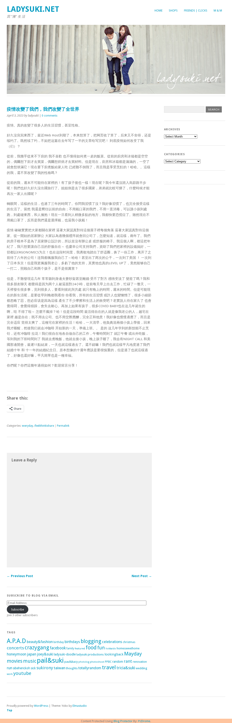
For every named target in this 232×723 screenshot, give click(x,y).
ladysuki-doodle (65, 654)
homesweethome (128, 648)
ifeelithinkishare (44, 425)
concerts (15, 647)
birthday (58, 642)
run (9, 668)
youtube (22, 673)
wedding (141, 668)
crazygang (37, 647)
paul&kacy (71, 661)
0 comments (49, 115)
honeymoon (16, 654)
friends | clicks (195, 10)
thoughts (72, 668)
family (70, 648)
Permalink (63, 425)
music (29, 661)
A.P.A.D (16, 640)
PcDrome (144, 721)
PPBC (108, 661)
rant (128, 661)
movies (14, 661)
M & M (218, 10)
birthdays (72, 642)
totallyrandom (89, 668)
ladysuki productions (90, 654)
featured (80, 648)
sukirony (44, 667)
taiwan (59, 668)
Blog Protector (123, 721)
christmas (129, 642)
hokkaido (111, 648)
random (117, 661)
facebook (58, 648)
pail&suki (50, 660)
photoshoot (97, 661)
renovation (140, 661)
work (10, 674)
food (91, 647)
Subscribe (17, 609)
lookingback (113, 654)
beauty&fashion (40, 642)
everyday (27, 425)
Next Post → (142, 576)
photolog (83, 661)
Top (9, 710)
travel (109, 667)
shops (173, 10)
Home (158, 10)
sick (33, 668)
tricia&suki (125, 668)
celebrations (112, 642)
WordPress (41, 705)
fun (101, 647)
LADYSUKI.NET (33, 9)
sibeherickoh (21, 668)
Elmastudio (79, 705)
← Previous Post (20, 576)
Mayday (133, 654)
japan (31, 654)
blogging (91, 641)
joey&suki (45, 654)
